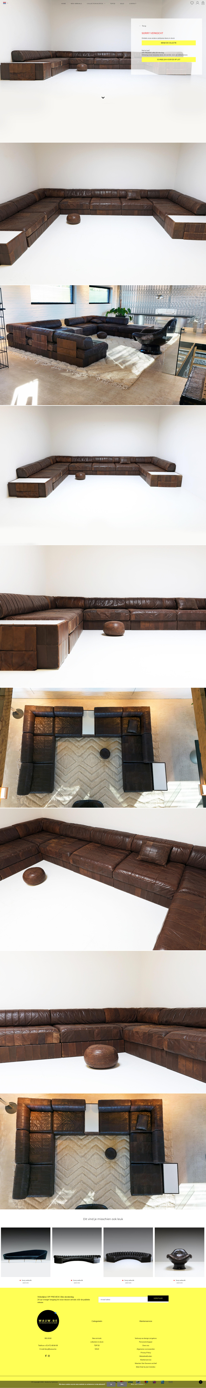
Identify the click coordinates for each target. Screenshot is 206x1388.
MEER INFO (26, 1283)
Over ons (145, 1345)
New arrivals (76, 3)
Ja (111, 1384)
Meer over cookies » (138, 1384)
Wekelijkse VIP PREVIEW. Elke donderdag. (63, 1299)
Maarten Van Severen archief (146, 1363)
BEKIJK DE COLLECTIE (168, 43)
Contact (132, 3)
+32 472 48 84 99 (51, 1345)
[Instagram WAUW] (49, 1355)
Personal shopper (145, 1342)
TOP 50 (112, 3)
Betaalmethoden (146, 1356)
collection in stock (95, 3)
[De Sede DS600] (77, 1252)
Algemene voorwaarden (146, 1349)
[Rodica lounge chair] (179, 1252)
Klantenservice (145, 1360)
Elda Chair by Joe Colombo (145, 1367)
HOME (63, 3)
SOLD (122, 3)
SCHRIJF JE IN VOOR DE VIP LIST (168, 59)
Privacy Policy (146, 1353)
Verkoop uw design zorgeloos (146, 1338)
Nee (122, 1384)
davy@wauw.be (50, 1349)
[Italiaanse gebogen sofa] (25, 1252)
